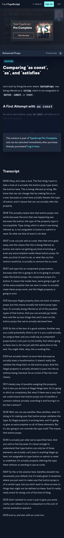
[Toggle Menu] (59, 4)
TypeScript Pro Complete (43, 138)
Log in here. (34, 146)
